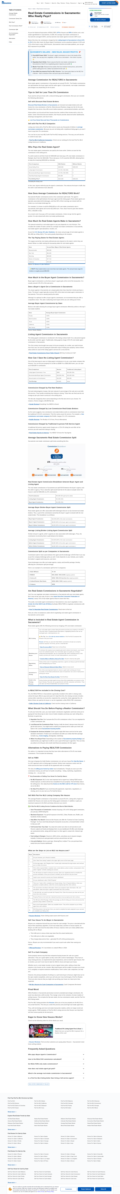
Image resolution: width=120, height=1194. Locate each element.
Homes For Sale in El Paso (41, 1161)
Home (29, 8)
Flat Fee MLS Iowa (39, 1107)
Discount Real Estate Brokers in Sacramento (42, 105)
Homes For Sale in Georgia (41, 1141)
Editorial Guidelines (55, 27)
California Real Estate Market (41, 1121)
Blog (58, 3)
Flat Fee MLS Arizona (13, 1103)
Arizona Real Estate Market (15, 1121)
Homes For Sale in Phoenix (15, 1154)
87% (58, 32)
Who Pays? (12, 22)
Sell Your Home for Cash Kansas (95, 1178)
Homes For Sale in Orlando (94, 1158)
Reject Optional (86, 1189)
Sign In (80, 3)
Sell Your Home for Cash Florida (16, 1176)
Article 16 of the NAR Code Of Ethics (40, 604)
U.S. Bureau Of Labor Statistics (45, 232)
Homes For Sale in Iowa (67, 1143)
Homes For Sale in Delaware (94, 1138)
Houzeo (41, 641)
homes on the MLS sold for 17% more (65, 784)
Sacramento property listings (72, 738)
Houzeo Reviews (34, 1042)
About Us (54, 3)
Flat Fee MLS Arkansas (93, 1101)
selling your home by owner (44, 768)
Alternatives (12, 38)
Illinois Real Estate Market (67, 1125)
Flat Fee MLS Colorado (67, 1103)
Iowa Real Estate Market (14, 1125)
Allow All (103, 1189)
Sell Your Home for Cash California (17, 1174)
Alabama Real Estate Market (68, 1118)
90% (70, 32)
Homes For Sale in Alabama (15, 1136)
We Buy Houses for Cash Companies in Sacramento (46, 984)
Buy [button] (38, 3)
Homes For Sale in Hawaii (67, 1141)
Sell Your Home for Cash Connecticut (70, 1174)
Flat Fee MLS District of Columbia (16, 1105)
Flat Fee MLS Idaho (66, 1107)
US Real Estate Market (14, 1118)
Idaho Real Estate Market (40, 1125)
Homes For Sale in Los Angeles (69, 1158)
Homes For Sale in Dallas (93, 1161)
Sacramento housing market (51, 728)
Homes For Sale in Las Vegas (42, 1158)
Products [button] (47, 3)
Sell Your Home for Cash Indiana (42, 1178)
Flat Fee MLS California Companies (40, 140)
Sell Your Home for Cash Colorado (43, 1174)
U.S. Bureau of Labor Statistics (41, 264)
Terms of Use (40, 1191)
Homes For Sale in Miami (40, 1156)
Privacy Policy (50, 1191)
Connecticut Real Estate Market (95, 1121)
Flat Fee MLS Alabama (67, 1101)
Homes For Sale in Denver (68, 1161)
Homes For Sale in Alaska (41, 1136)
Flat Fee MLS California (40, 1103)
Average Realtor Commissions (13, 14)
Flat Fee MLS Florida (66, 1105)
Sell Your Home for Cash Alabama (16, 1171)
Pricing (67, 3)
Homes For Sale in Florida (14, 1141)
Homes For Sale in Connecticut (69, 1138)
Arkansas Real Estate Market (94, 1118)
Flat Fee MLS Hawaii (13, 1107)
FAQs (10, 42)
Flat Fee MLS (11, 1101)
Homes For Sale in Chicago (68, 1154)
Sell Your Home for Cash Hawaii (69, 1176)
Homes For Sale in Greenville (95, 1154)
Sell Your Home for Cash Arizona (69, 1171)
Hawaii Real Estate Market (94, 1123)
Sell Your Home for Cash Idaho (95, 1176)
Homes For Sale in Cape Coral (69, 1156)
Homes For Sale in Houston (41, 1154)
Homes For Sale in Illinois (14, 1143)
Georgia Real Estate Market (68, 1123)
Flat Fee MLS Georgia (93, 1105)
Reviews (63, 3)
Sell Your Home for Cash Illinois (16, 1178)
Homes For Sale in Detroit (14, 1158)
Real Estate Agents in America (39, 432)
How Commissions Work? (15, 25)
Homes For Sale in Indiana (41, 1143)
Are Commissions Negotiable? (13, 33)
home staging (43, 736)
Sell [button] (42, 3)
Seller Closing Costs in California (40, 703)
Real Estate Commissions (43, 8)
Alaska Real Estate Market (41, 1118)
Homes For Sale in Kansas (94, 1143)
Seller (34, 8)
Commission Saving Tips (15, 18)
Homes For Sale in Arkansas (94, 1136)
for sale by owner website (56, 636)
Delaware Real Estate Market (15, 1123)
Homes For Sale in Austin (14, 1161)
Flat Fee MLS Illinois (92, 1107)
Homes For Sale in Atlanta (14, 1156)
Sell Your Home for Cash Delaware (96, 1174)
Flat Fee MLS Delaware (40, 1105)
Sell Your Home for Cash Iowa (68, 1178)
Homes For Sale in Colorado (41, 1138)
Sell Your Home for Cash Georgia (43, 1176)
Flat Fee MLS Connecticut (94, 1103)
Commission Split (13, 29)
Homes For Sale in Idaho (93, 1141)
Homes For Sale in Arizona (68, 1136)
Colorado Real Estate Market (68, 1121)
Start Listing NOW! (109, 3)
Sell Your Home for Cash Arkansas (96, 1171)
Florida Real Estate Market (41, 1123)
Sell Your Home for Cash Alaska (42, 1171)
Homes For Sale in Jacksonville (95, 1156)
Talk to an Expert (101, 19)
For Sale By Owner (77, 761)
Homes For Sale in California (15, 1138)
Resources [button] (73, 3)
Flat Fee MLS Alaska (39, 1101)
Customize (68, 1189)
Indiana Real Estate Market (94, 1125)
